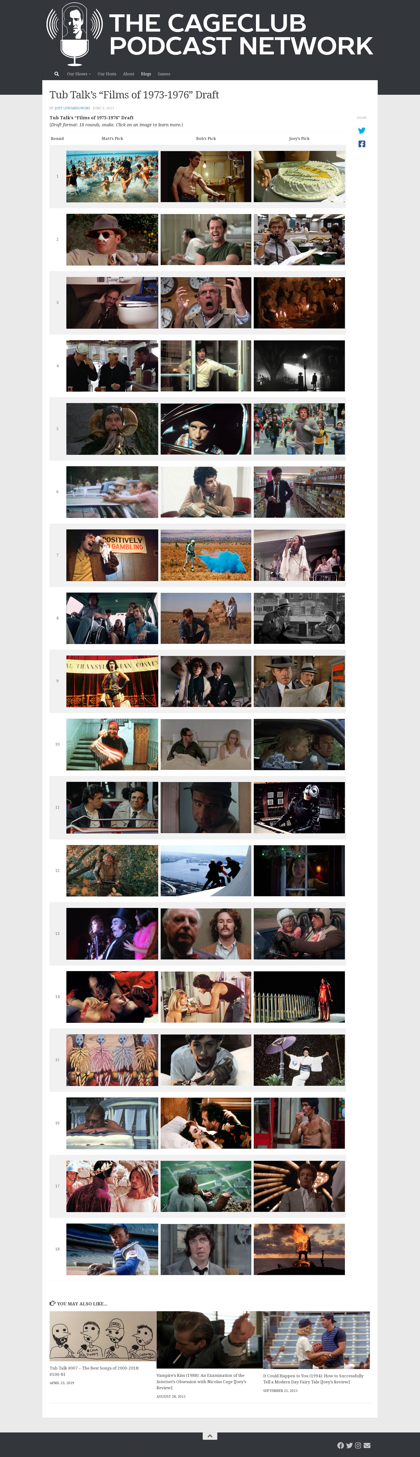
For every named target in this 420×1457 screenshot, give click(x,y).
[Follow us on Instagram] (358, 1445)
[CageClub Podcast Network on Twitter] (349, 1445)
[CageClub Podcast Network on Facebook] (340, 1445)
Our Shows (77, 74)
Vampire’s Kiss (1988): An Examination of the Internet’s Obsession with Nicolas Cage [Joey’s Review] (201, 1381)
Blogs (146, 74)
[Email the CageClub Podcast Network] (367, 1445)
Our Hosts (107, 74)
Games (164, 74)
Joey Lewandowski (72, 108)
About (128, 74)
